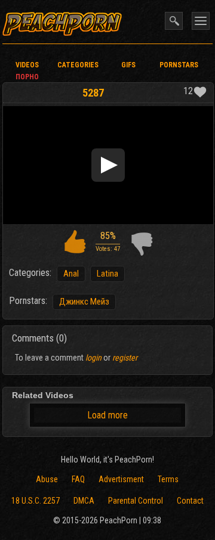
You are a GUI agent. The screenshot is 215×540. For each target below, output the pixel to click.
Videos (27, 65)
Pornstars (178, 65)
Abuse (47, 479)
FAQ (78, 479)
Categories (78, 65)
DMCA (83, 500)
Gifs (128, 65)
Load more (107, 415)
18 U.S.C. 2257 (35, 500)
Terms (168, 479)
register (124, 357)
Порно (27, 77)
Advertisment (121, 479)
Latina (107, 273)
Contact (190, 500)
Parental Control (135, 500)
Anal (71, 273)
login (93, 357)
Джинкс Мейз (84, 301)
